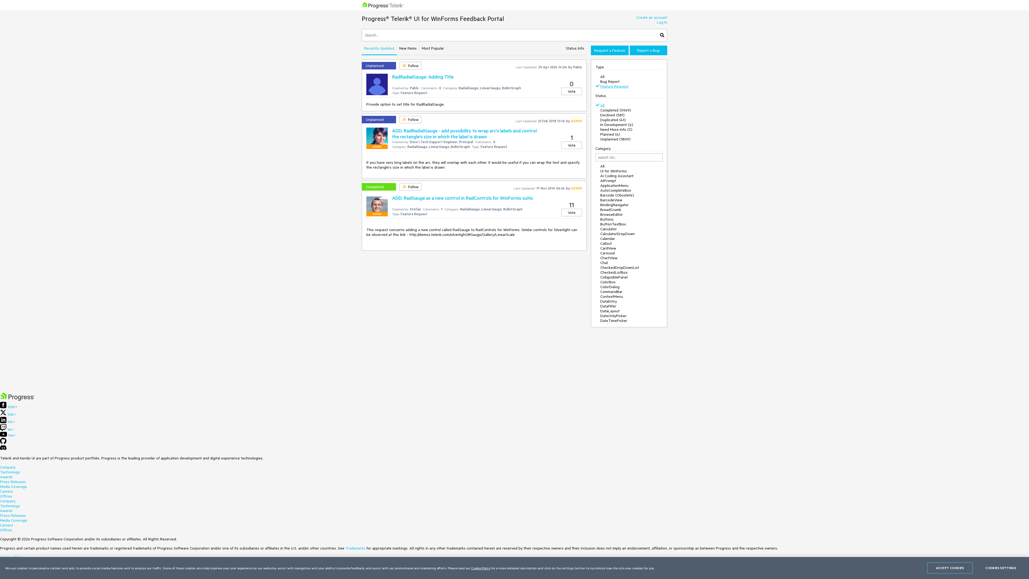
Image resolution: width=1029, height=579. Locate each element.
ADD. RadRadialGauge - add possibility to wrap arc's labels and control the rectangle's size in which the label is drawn (464, 133)
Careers (6, 491)
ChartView (608, 257)
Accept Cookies (950, 568)
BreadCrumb (610, 209)
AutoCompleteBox (615, 190)
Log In (662, 22)
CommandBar (611, 291)
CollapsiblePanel (614, 277)
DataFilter (608, 306)
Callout (606, 243)
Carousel (607, 253)
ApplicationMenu (614, 185)
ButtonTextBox (613, 224)
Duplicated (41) (613, 119)
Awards (6, 476)
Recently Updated (379, 48)
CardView (608, 248)
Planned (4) (610, 134)
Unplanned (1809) (615, 139)
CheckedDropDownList (619, 267)
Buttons (607, 219)
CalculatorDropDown (617, 233)
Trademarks (355, 548)
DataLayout (610, 311)
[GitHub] (3, 442)
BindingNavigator (614, 204)
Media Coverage (13, 486)
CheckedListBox (614, 272)
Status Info (575, 48)
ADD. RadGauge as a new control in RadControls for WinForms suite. (463, 198)
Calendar (607, 238)
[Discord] (3, 449)
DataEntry (608, 301)
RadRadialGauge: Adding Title (423, 77)
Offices (6, 496)
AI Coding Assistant (616, 175)
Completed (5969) (615, 110)
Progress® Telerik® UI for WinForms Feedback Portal (433, 19)
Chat (604, 262)
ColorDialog (610, 286)
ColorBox (608, 282)
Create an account (651, 17)
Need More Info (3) (616, 129)
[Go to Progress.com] (17, 399)
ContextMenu (611, 296)
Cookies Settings (1000, 568)
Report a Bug (648, 50)
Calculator (608, 229)
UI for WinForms (613, 171)
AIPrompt (608, 180)
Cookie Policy (480, 568)
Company (8, 467)
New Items (408, 48)
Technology (10, 472)
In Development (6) (616, 124)
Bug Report (610, 81)
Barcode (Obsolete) (617, 195)
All (602, 76)
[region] (514, 568)
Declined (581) (612, 115)
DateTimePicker (613, 320)
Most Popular (433, 48)
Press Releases (13, 481)
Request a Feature (609, 50)
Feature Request (614, 86)
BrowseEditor (611, 214)
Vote (572, 91)
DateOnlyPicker (613, 315)
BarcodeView (611, 200)
